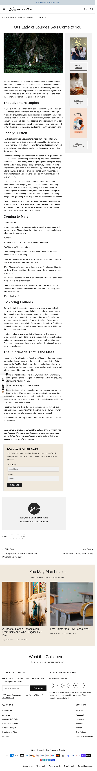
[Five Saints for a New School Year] (71, 603)
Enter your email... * (13, 688)
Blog (12, 17)
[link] (12, 536)
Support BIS (7, 711)
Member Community (84, 736)
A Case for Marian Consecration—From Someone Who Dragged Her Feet (21, 631)
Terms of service (55, 766)
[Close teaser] (6, 374)
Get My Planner (78, 66)
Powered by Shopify (57, 750)
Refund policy (28, 766)
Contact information (85, 766)
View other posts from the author (34, 521)
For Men (5, 736)
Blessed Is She (43, 750)
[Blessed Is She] (20, 9)
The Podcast (81, 732)
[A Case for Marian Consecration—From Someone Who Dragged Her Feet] (24, 603)
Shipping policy (69, 766)
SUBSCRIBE (14, 485)
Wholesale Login (9, 728)
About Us (6, 715)
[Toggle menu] (3, 9)
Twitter (79, 728)
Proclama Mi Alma (9, 732)
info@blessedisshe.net (58, 678)
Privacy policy (41, 766)
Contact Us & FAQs (10, 719)
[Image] (79, 48)
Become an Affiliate (10, 723)
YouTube (79, 711)
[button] (3, 385)
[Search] (85, 9)
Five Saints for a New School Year (68, 627)
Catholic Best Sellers (78, 144)
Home (4, 17)
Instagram (80, 719)
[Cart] (91, 9)
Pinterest (80, 723)
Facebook (80, 715)
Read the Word (78, 101)
